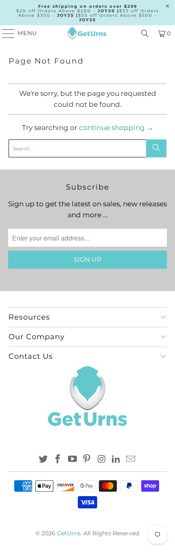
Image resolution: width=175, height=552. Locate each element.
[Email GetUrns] (131, 459)
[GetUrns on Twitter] (43, 459)
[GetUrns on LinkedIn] (116, 459)
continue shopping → (116, 128)
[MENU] (4, 33)
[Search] (145, 33)
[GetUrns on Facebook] (58, 459)
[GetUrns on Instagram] (102, 459)
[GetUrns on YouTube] (72, 459)
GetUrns (69, 533)
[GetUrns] (87, 33)
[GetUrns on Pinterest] (87, 459)
